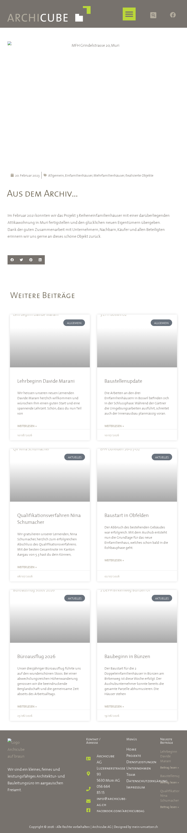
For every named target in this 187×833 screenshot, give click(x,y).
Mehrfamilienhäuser (109, 175)
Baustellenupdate (123, 380)
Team (130, 774)
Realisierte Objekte (139, 175)
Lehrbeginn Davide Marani (46, 380)
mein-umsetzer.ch (145, 826)
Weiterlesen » (27, 425)
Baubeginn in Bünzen (127, 655)
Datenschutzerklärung (136, 780)
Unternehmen (136, 767)
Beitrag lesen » (169, 767)
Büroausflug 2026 (36, 655)
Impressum (135, 786)
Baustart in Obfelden (126, 514)
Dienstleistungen (136, 761)
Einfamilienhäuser (78, 175)
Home (131, 748)
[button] (129, 14)
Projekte (133, 755)
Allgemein (56, 175)
